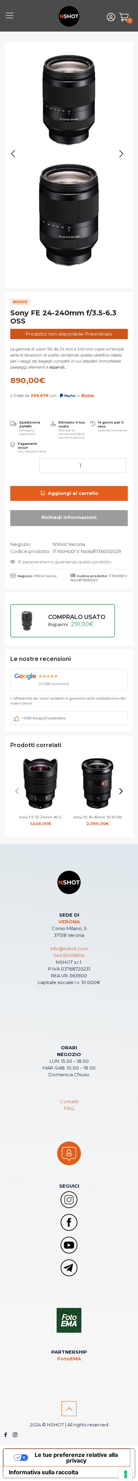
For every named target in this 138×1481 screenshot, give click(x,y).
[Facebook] (5, 1434)
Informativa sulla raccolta (43, 1472)
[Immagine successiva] (121, 154)
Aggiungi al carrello (73, 493)
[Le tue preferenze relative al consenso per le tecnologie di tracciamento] (125, 1474)
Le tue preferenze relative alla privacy (76, 1457)
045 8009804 (69, 955)
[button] (121, 791)
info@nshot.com (69, 948)
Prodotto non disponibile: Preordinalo (69, 334)
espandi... (57, 367)
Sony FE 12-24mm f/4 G (40, 820)
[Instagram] (15, 1434)
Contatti (69, 1101)
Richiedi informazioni (69, 518)
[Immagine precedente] (13, 154)
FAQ (69, 1108)
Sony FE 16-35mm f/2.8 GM (97, 820)
